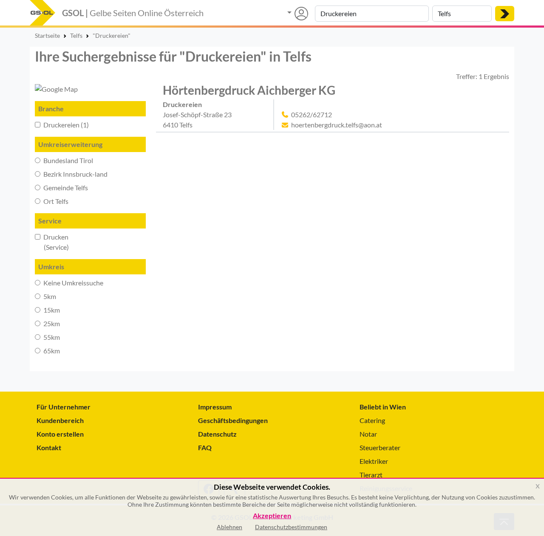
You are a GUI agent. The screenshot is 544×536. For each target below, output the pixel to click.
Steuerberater (380, 447)
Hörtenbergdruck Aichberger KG (249, 90)
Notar (368, 434)
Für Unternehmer (64, 407)
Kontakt (49, 447)
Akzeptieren (272, 515)
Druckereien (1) (65, 125)
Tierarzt (371, 475)
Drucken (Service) (52, 242)
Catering (372, 420)
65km (51, 351)
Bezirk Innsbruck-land (75, 174)
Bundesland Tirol (67, 160)
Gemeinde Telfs (65, 187)
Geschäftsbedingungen (233, 420)
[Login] (297, 13)
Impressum (215, 407)
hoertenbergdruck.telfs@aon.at (336, 125)
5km (49, 296)
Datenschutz (217, 434)
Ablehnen (229, 526)
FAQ (205, 447)
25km (51, 323)
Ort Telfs (55, 201)
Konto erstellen (60, 434)
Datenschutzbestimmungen (291, 526)
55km (51, 337)
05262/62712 (311, 114)
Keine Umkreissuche (72, 283)
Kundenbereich (60, 420)
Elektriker (374, 461)
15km (51, 310)
